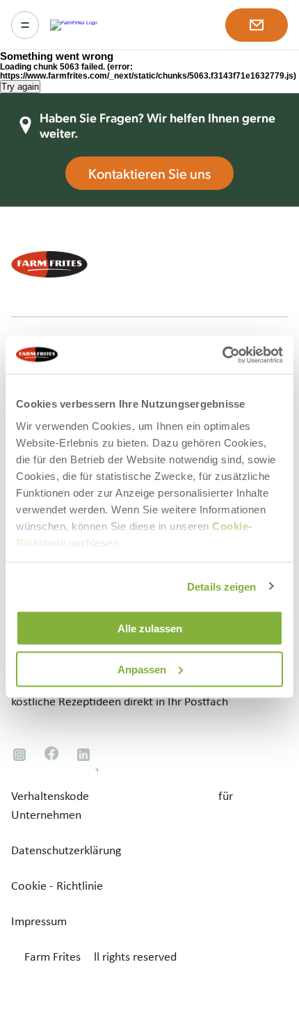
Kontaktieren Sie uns (149, 173)
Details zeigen (221, 586)
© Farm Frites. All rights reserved (94, 956)
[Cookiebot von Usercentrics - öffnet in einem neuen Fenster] (222, 355)
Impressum (39, 921)
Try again (20, 86)
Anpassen (142, 669)
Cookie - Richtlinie (57, 885)
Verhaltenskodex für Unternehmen (122, 805)
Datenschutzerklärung (66, 850)
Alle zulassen (150, 628)
